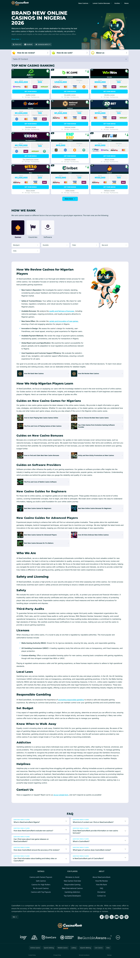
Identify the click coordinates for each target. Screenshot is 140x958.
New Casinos (83, 3)
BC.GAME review (70, 95)
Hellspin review (109, 190)
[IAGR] (23, 937)
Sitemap (109, 955)
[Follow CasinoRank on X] (112, 917)
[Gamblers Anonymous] (34, 937)
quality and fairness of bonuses (61, 311)
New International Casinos (72, 888)
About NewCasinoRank (101, 877)
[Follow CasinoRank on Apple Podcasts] (126, 917)
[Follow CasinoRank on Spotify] (121, 917)
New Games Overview (72, 881)
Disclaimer (101, 892)
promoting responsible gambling (71, 700)
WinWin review (109, 95)
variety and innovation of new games (63, 321)
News (126, 3)
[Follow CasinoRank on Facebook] (102, 917)
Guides (117, 3)
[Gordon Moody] (67, 937)
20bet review (109, 127)
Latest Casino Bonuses (101, 3)
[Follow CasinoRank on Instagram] (107, 917)
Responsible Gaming (72, 884)
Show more (69, 199)
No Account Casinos (41, 888)
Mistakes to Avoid (72, 877)
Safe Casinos (41, 881)
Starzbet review (30, 127)
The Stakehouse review (30, 159)
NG (14, 917)
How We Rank (101, 884)
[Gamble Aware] (95, 937)
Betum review (109, 159)
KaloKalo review (70, 159)
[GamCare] (49, 937)
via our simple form (60, 795)
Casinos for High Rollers (41, 884)
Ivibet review (70, 190)
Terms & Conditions (84, 955)
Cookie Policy (32, 955)
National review (70, 127)
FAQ (101, 888)
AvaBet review (30, 95)
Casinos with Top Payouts (41, 892)
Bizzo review (30, 190)
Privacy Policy (57, 955)
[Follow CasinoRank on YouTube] (117, 917)
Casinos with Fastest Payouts (41, 877)
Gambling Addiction (72, 892)
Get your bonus (31, 91)
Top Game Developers (72, 896)
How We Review (101, 881)
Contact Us (101, 896)
